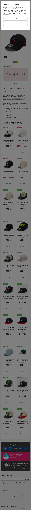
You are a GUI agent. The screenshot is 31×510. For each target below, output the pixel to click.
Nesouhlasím (15, 25)
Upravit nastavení (15, 21)
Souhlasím (15, 18)
